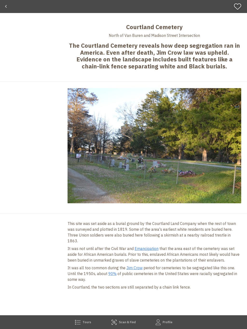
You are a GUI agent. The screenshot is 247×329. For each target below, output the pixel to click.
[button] (154, 145)
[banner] (123, 6)
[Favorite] (239, 6)
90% (112, 273)
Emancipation (146, 248)
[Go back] (6, 6)
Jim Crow (134, 267)
